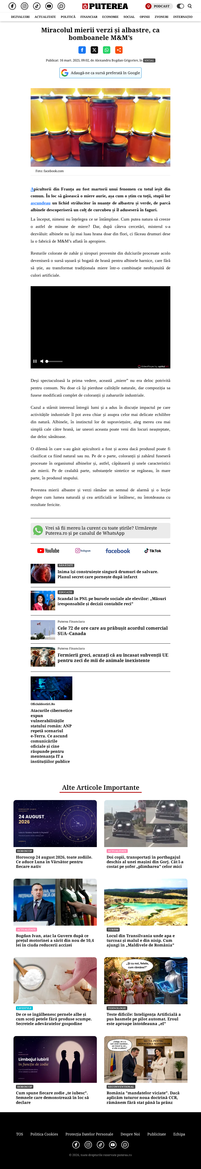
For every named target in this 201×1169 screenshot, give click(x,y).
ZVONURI (161, 17)
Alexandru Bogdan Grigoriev (116, 60)
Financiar (88, 17)
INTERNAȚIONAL (186, 17)
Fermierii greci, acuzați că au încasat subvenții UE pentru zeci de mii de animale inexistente (113, 657)
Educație (66, 592)
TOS (19, 1134)
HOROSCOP (24, 851)
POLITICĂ (68, 17)
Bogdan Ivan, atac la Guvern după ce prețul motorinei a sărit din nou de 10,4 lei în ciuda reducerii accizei (55, 940)
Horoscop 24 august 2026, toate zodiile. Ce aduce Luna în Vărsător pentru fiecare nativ (54, 862)
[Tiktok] (36, 6)
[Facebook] (12, 6)
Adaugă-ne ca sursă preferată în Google (105, 72)
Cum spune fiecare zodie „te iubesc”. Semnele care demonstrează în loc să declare (52, 1098)
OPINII (145, 17)
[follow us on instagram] (83, 551)
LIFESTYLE (24, 1008)
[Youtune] (49, 6)
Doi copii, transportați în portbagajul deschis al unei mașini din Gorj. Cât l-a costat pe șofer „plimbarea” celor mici (145, 862)
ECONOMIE (110, 17)
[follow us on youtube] (48, 551)
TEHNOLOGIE (117, 1008)
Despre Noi (130, 1134)
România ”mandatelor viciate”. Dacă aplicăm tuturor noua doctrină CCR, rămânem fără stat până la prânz (143, 1098)
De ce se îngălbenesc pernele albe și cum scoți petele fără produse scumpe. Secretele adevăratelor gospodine (54, 1019)
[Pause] (35, 362)
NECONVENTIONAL (121, 1086)
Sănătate (66, 565)
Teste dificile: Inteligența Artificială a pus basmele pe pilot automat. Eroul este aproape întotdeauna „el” (144, 1019)
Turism (113, 929)
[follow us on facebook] (118, 551)
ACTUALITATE (45, 17)
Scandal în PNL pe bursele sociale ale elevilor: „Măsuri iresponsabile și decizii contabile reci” (112, 601)
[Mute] (41, 362)
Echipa (179, 1134)
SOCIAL (129, 17)
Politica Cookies (44, 1134)
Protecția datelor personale (89, 1134)
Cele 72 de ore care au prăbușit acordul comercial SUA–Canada (113, 631)
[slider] (54, 363)
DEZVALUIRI (20, 17)
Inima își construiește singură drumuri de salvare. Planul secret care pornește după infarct (108, 574)
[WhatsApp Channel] (61, 6)
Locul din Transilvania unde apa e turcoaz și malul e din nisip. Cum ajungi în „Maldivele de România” (141, 940)
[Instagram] (24, 6)
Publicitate (156, 1134)
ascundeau (40, 203)
